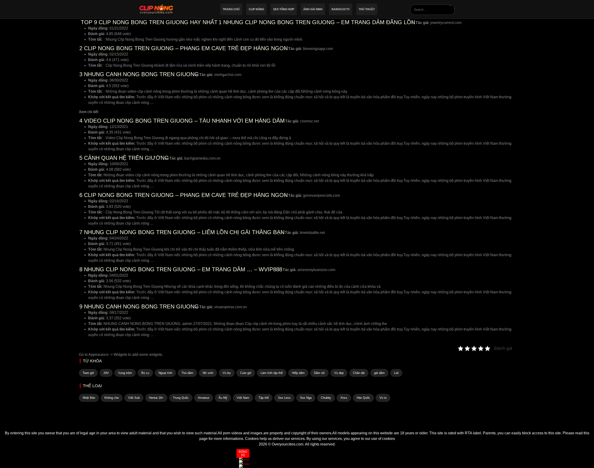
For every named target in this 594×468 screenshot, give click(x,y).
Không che (111, 397)
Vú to (383, 397)
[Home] (297, 422)
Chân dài (359, 373)
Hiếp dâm (298, 373)
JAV (106, 373)
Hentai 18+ (156, 397)
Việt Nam (243, 397)
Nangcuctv (341, 9)
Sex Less (284, 397)
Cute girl (245, 373)
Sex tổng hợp (283, 9)
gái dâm (379, 373)
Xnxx (343, 397)
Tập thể (263, 397)
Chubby (326, 397)
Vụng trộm (125, 373)
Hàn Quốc (363, 397)
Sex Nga (306, 397)
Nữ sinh (208, 373)
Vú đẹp (339, 373)
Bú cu (145, 373)
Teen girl (88, 373)
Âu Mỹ (223, 397)
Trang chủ (231, 9)
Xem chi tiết (88, 112)
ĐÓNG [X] (243, 453)
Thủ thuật (367, 9)
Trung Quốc (181, 397)
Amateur (203, 397)
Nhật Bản (89, 397)
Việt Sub (134, 397)
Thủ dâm (187, 373)
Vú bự (227, 373)
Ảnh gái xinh (313, 9)
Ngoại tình (165, 373)
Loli (396, 373)
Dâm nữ (319, 373)
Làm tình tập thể (272, 373)
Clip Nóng (256, 9)
